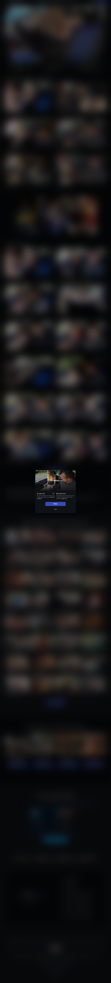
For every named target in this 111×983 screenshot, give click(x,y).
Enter (55, 504)
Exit (55, 509)
